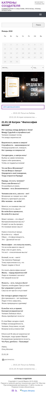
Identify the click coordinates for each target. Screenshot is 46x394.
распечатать (9, 359)
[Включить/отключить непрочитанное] (12, 391)
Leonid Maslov (23, 381)
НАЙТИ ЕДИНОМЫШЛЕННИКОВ (11, 107)
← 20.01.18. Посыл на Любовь (23, 113)
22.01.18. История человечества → (23, 117)
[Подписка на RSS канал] (17, 390)
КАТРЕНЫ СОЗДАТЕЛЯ (23, 378)
